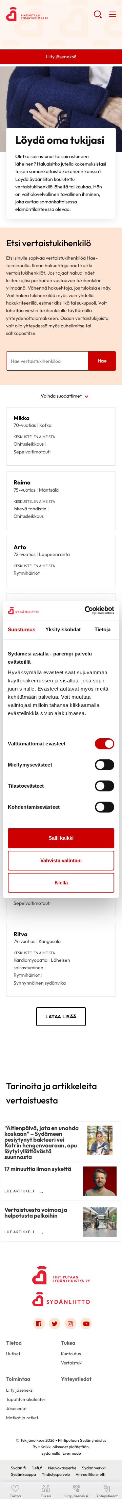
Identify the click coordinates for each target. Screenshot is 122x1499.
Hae (102, 361)
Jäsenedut (16, 1408)
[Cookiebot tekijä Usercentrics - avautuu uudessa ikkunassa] (86, 610)
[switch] (104, 764)
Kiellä (61, 882)
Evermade (71, 1453)
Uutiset (13, 1353)
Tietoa (14, 1343)
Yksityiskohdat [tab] (63, 629)
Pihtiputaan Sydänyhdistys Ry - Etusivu (50, 14)
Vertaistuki (71, 1362)
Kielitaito (24, 493)
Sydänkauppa (23, 1474)
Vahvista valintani (61, 860)
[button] (98, 17)
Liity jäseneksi (20, 1390)
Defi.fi (37, 1467)
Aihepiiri (23, 417)
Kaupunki (24, 468)
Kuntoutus (71, 1353)
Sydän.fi (18, 1467)
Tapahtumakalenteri (26, 1399)
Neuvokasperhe (62, 1467)
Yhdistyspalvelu (56, 1474)
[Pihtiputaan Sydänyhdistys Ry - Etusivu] (61, 1273)
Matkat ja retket (22, 1417)
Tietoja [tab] (103, 629)
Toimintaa (18, 1379)
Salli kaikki (61, 838)
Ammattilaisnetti (90, 1474)
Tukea (68, 1343)
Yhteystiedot (76, 1379)
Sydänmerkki (94, 1467)
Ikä (17, 442)
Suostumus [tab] (21, 629)
